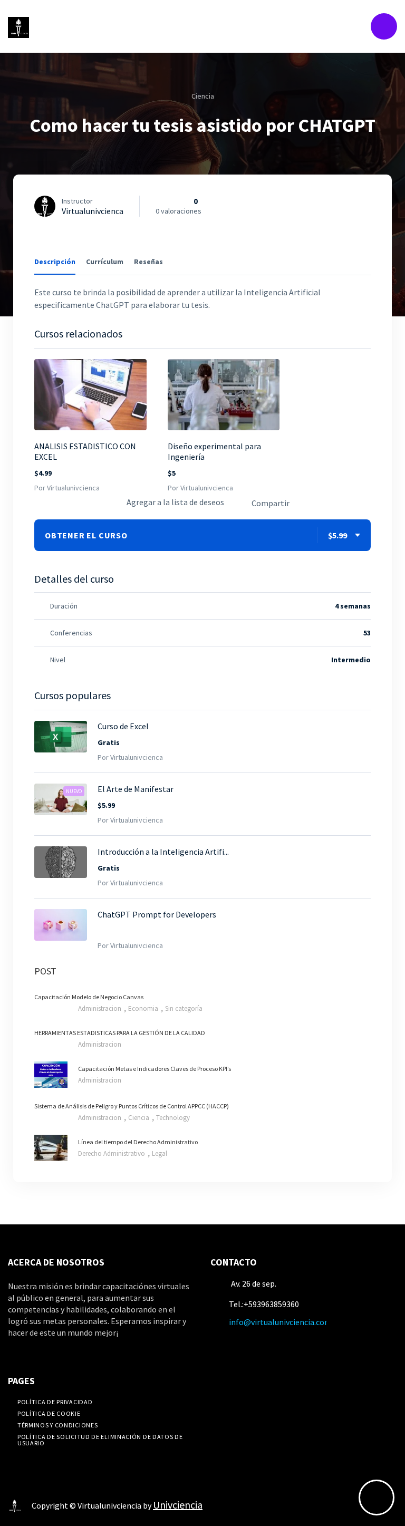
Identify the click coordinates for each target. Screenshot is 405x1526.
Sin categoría (183, 1008)
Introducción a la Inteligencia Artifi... (163, 851)
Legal (159, 1153)
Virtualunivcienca (92, 211)
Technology (173, 1117)
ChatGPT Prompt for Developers (157, 914)
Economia (144, 1008)
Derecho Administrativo (112, 1153)
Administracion (100, 1008)
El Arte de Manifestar (135, 789)
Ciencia (202, 96)
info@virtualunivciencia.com (280, 1322)
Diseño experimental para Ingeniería (214, 451)
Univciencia (177, 1504)
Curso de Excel (123, 726)
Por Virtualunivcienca (67, 487)
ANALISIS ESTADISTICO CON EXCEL (85, 451)
